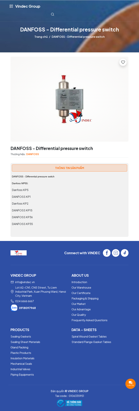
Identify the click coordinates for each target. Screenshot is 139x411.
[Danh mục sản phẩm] (11, 6)
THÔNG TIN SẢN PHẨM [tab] (69, 168)
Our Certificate (81, 293)
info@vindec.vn (25, 282)
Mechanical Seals (21, 363)
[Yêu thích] (123, 62)
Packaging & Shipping (85, 298)
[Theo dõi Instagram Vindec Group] (116, 253)
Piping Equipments (22, 374)
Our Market (79, 304)
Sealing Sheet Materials (25, 342)
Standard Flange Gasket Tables (91, 342)
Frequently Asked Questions (89, 320)
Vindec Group (27, 6)
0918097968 (27, 308)
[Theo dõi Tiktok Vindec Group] (124, 253)
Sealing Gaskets (21, 336)
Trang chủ (41, 36)
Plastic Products (21, 353)
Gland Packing (19, 347)
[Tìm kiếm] (52, 14)
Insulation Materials (22, 358)
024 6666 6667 (24, 301)
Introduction (79, 282)
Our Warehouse (81, 287)
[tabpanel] (69, 203)
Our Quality (79, 314)
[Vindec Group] (19, 252)
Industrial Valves (20, 369)
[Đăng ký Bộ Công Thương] (69, 403)
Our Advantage (81, 309)
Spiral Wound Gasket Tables (89, 336)
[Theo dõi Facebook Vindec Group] (107, 253)
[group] (69, 99)
